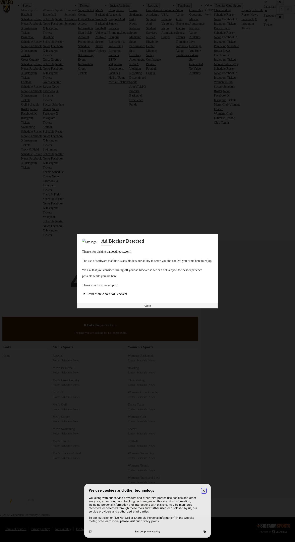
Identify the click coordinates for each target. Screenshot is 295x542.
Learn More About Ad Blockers (106, 294)
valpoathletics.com (118, 251)
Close (147, 305)
